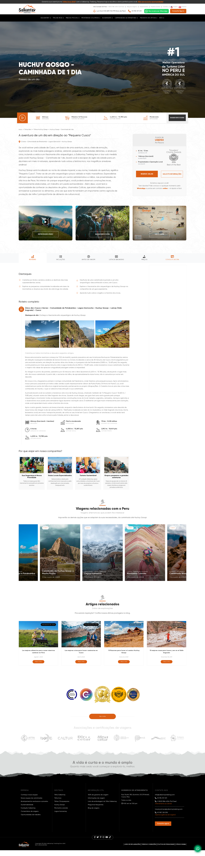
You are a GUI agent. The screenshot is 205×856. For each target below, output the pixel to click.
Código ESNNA (181, 844)
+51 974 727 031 (136, 11)
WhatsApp (141, 188)
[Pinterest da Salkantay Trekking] (100, 837)
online (165, 188)
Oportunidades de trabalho (31, 814)
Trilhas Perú (27, 129)
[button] (126, 334)
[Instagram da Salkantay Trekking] (103, 837)
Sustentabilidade (27, 804)
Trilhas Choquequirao (61, 801)
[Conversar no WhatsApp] (156, 11)
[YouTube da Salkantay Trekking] (106, 837)
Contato (165, 6)
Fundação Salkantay (28, 808)
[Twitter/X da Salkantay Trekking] (98, 837)
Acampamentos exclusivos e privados (34, 801)
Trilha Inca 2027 (69, 2)
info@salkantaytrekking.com (165, 795)
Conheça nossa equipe (29, 795)
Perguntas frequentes (95, 804)
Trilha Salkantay (59, 795)
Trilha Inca (57, 798)
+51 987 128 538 (162, 812)
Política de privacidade (165, 844)
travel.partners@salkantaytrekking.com (168, 809)
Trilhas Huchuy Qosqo (41, 129)
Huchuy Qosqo (59, 804)
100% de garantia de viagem (98, 795)
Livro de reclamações (132, 844)
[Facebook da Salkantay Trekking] (95, 837)
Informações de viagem (96, 798)
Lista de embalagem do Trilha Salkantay (102, 801)
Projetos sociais (155, 6)
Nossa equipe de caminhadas (31, 798)
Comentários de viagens (30, 811)
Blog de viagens (132, 6)
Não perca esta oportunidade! (150, 2)
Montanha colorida (61, 808)
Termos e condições (149, 844)
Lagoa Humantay (60, 811)
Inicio (20, 129)
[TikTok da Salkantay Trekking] (110, 837)
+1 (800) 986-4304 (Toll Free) (115, 6)
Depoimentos (144, 6)
